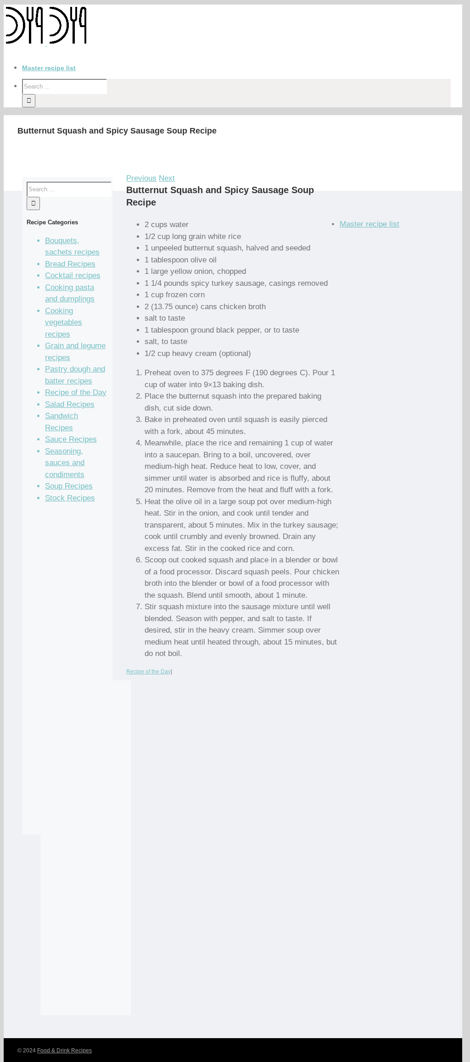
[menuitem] (242, 68)
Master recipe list (369, 224)
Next (167, 178)
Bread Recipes (70, 264)
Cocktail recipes (73, 275)
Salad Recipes (70, 404)
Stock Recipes (70, 498)
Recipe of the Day (148, 671)
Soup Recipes (69, 486)
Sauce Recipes (71, 439)
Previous (141, 178)
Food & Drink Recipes (64, 1050)
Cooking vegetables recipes (63, 322)
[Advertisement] (67, 672)
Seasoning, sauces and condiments (64, 463)
